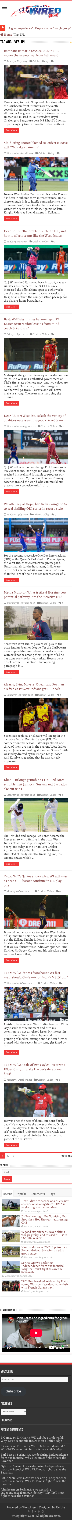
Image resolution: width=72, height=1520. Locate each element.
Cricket (37, 61)
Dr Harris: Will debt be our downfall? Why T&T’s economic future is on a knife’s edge (32, 1439)
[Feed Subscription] (71, 42)
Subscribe (13, 1391)
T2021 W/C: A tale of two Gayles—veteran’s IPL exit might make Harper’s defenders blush (34, 1069)
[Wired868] (36, 10)
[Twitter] (35, 1511)
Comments (38, 1194)
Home (7, 34)
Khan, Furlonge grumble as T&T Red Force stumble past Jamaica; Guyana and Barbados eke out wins (35, 784)
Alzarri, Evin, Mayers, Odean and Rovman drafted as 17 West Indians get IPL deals (34, 686)
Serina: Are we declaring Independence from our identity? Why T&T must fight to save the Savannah (42, 1267)
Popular (21, 1194)
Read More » (11, 130)
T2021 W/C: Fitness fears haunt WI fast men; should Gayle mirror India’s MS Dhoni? (36, 975)
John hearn (8, 1489)
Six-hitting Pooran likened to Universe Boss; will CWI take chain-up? (36, 145)
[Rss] (29, 1511)
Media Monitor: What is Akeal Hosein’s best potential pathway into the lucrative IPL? (35, 594)
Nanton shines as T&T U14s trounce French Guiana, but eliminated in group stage (44, 1250)
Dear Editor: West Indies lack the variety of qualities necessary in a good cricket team (35, 418)
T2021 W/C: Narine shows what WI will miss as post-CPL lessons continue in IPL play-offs (36, 881)
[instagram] (42, 1511)
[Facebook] (32, 1511)
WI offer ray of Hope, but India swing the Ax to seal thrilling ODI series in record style (36, 506)
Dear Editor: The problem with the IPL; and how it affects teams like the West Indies (35, 233)
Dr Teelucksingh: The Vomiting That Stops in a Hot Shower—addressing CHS (44, 1219)
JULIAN (6, 1478)
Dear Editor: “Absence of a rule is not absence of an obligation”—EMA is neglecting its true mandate (45, 1204)
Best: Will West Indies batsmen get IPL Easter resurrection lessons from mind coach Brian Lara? (31, 324)
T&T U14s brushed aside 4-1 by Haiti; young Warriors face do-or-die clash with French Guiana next (44, 1284)
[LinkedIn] (39, 1511)
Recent (7, 1194)
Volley (45, 61)
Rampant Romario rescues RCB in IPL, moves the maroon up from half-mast (31, 53)
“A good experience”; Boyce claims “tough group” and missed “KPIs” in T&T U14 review (44, 1235)
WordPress (29, 1507)
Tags (52, 1194)
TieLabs (60, 1507)
